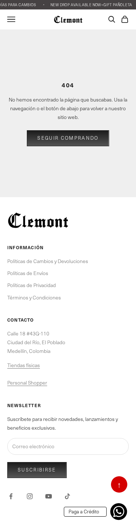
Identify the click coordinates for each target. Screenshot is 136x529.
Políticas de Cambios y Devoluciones (47, 261)
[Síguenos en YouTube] (48, 496)
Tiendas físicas (23, 365)
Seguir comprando (67, 138)
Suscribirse (37, 469)
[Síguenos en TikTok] (67, 496)
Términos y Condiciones (34, 297)
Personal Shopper (27, 382)
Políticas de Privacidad (31, 285)
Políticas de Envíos (27, 273)
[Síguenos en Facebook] (11, 496)
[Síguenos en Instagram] (29, 496)
